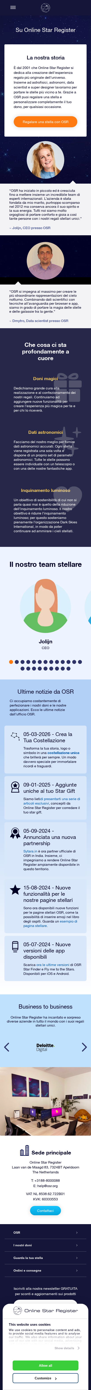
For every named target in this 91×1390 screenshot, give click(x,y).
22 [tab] (69, 669)
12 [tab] (75, 662)
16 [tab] (35, 669)
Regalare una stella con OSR (45, 122)
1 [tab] (11, 662)
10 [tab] (64, 662)
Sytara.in (30, 851)
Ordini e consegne (27, 1270)
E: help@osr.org (45, 1186)
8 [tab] (52, 662)
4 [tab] (29, 662)
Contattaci (45, 1211)
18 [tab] (46, 669)
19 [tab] (52, 669)
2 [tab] (17, 662)
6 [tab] (40, 662)
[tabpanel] (45, 613)
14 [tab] (23, 669)
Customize (43, 1378)
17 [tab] (41, 669)
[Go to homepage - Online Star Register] (45, 7)
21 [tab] (64, 669)
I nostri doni (22, 1245)
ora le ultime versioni (52, 965)
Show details (64, 1348)
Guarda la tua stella (28, 1258)
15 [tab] (29, 669)
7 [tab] (46, 662)
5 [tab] (34, 662)
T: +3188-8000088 (45, 1180)
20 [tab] (58, 669)
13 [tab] (81, 662)
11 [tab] (69, 662)
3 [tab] (23, 662)
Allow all (45, 1365)
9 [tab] (57, 662)
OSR (16, 1232)
